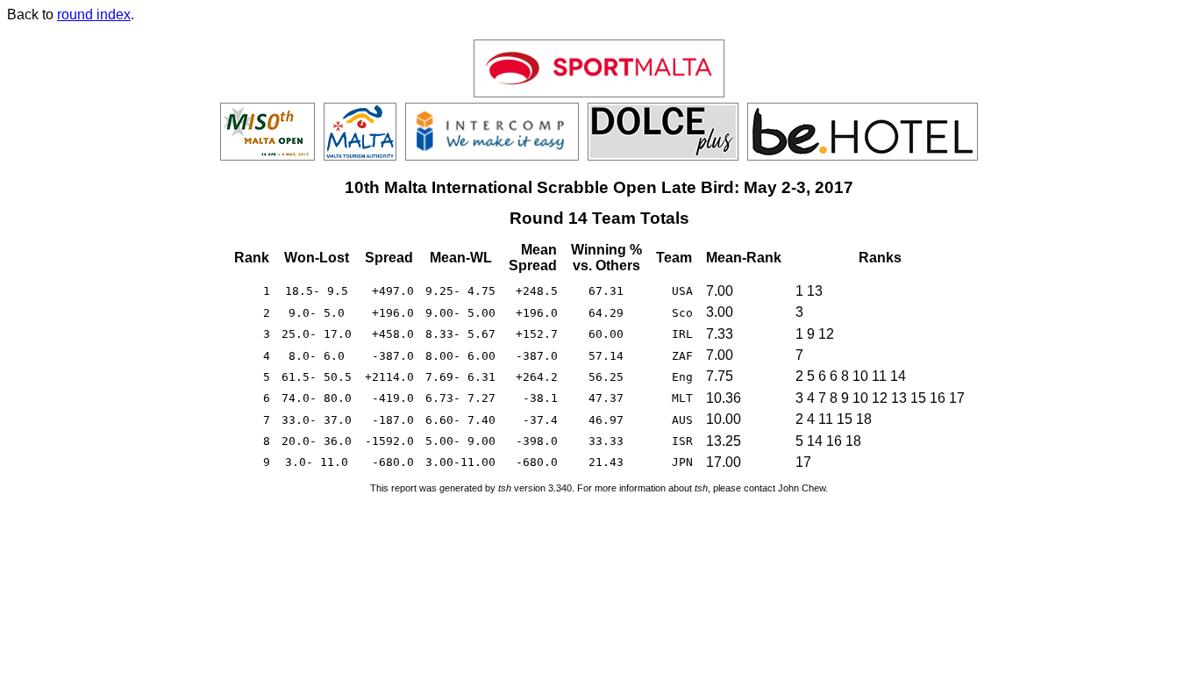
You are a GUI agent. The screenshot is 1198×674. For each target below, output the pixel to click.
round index (94, 14)
